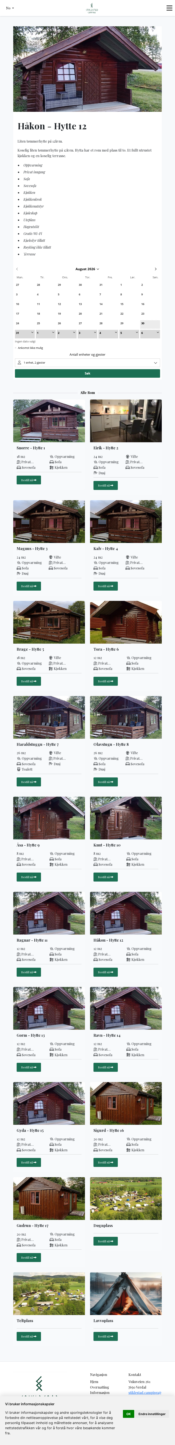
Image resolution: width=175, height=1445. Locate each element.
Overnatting (99, 1387)
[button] (10, 8)
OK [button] (128, 1414)
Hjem (94, 1381)
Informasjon (99, 1392)
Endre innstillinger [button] (152, 1414)
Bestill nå (27, 480)
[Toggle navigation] (169, 8)
